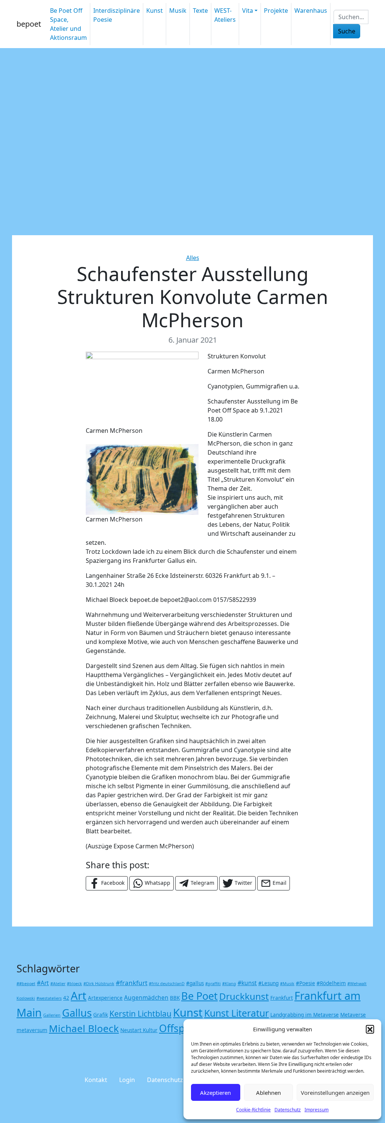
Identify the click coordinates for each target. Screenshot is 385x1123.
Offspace (180, 1028)
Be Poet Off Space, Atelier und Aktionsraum (68, 24)
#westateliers (49, 998)
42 (66, 998)
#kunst (247, 983)
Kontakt (96, 1080)
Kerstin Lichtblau (140, 1013)
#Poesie (305, 983)
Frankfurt (281, 998)
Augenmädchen (146, 997)
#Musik (287, 983)
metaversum (32, 1030)
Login (127, 1080)
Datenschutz (287, 1109)
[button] (370, 1029)
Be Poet (199, 996)
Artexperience (105, 998)
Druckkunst (244, 996)
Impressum (317, 1109)
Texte (200, 10)
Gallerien (52, 1015)
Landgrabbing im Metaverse (304, 1014)
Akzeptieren (215, 1092)
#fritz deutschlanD (167, 983)
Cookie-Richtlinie (253, 1109)
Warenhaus (310, 10)
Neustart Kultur (139, 1030)
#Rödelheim (331, 983)
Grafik (100, 1014)
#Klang (229, 983)
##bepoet (26, 983)
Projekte (276, 10)
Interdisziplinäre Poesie (116, 15)
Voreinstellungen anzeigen (335, 1092)
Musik (177, 10)
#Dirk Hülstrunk (98, 983)
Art (78, 995)
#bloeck (74, 983)
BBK (175, 998)
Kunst (154, 10)
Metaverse (353, 1014)
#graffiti (213, 983)
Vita (247, 10)
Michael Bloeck (84, 1028)
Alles (192, 258)
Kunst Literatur (236, 1013)
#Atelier (57, 983)
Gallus (77, 1013)
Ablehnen (268, 1092)
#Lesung (268, 983)
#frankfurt (131, 982)
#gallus (195, 983)
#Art (43, 983)
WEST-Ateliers (225, 15)
